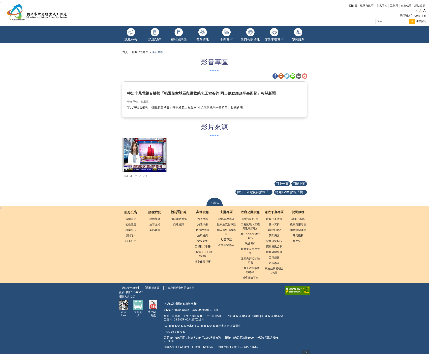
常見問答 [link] (381, 5)
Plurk (281, 76)
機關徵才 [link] (131, 235)
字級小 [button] (416, 11)
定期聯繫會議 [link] (274, 241)
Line (292, 76)
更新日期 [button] (124, 292)
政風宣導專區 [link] (226, 218)
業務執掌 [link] (154, 230)
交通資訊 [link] (178, 224)
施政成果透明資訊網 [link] (274, 270)
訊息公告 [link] (131, 39)
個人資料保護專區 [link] (226, 232)
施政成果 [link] (202, 224)
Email (298, 76)
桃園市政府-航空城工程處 (37, 13)
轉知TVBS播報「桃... (290, 192)
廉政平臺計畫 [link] (274, 218)
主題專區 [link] (226, 39)
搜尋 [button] (412, 21)
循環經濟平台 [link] (250, 277)
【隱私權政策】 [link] (152, 287)
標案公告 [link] (131, 230)
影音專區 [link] (157, 52)
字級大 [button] (424, 11)
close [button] (216, 202)
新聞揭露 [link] (274, 235)
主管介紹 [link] (154, 224)
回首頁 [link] (353, 5)
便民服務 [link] (298, 39)
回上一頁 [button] (282, 183)
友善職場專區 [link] (226, 245)
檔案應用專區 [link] (298, 224)
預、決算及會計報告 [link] (250, 236)
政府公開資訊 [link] (250, 39)
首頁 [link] (125, 52)
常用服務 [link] (298, 235)
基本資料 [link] (274, 224)
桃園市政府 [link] (367, 5)
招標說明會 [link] (202, 230)
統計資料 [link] (250, 243)
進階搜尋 (421, 21)
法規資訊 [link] (202, 235)
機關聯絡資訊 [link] (179, 218)
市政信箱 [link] (406, 5)
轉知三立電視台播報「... (254, 192)
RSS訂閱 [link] (130, 241)
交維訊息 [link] (131, 224)
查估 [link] (417, 15)
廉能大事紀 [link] (274, 230)
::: (1, 207)
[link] (144, 155)
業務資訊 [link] (202, 39)
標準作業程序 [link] (203, 261)
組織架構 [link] (154, 218)
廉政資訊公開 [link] (274, 246)
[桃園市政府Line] (123, 305)
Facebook (275, 76)
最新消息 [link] (131, 218)
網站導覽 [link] (419, 5)
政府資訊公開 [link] (250, 218)
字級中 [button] (420, 11)
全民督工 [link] (298, 241)
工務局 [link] (394, 5)
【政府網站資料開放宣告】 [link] (181, 287)
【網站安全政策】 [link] (129, 287)
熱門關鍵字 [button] (406, 15)
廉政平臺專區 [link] (274, 39)
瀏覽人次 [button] (124, 296)
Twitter (287, 76)
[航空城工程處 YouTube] (153, 304)
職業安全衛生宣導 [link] (250, 251)
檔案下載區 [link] (298, 218)
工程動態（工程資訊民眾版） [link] (250, 226)
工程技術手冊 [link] (203, 246)
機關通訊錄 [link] (179, 39)
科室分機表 (234, 325)
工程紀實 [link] (274, 257)
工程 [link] (423, 15)
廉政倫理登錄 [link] (274, 252)
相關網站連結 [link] (298, 230)
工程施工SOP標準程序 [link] (202, 254)
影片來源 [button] (214, 127)
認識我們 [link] (154, 39)
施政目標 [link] (202, 218)
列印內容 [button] (304, 76)
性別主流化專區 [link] (226, 224)
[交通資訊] (138, 305)
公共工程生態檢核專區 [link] (250, 270)
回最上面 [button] (299, 183)
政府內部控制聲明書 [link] (250, 260)
